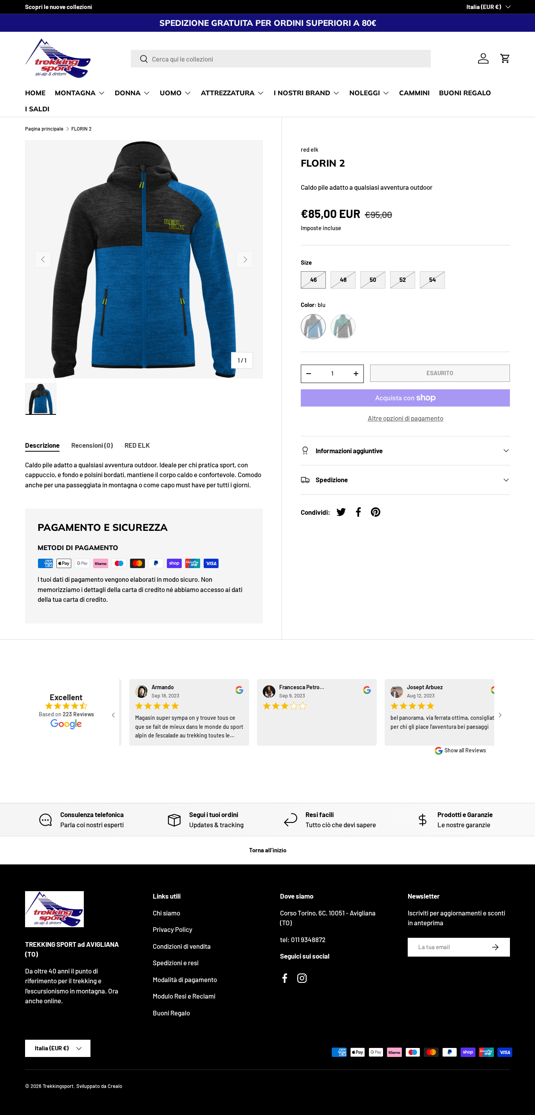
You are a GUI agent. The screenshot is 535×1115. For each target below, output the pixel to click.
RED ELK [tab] (137, 445)
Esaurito (440, 372)
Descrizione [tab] (42, 445)
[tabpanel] (144, 475)
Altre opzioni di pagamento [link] (405, 418)
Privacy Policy (172, 929)
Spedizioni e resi (176, 962)
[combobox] (281, 58)
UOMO (171, 93)
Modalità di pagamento (185, 979)
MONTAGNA (75, 93)
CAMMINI (414, 93)
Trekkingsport (58, 1086)
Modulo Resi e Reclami (184, 996)
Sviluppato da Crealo (99, 1086)
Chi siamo (166, 913)
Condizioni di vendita (182, 946)
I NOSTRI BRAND (302, 93)
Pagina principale (44, 128)
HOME (35, 93)
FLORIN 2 (81, 128)
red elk (309, 149)
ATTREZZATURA (228, 93)
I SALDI (37, 109)
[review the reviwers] (233, 692)
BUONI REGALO (465, 93)
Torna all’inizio (267, 850)
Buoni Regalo (171, 1013)
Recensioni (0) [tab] (92, 445)
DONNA (128, 93)
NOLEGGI (364, 93)
